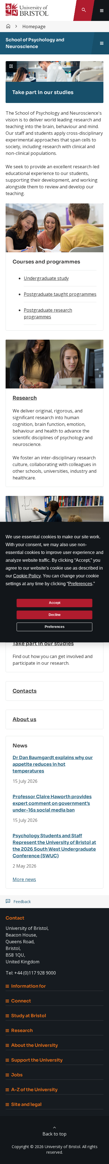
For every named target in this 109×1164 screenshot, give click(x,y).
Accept (54, 603)
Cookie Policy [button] (27, 575)
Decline (55, 615)
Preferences (55, 626)
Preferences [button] (80, 583)
